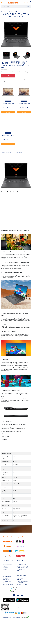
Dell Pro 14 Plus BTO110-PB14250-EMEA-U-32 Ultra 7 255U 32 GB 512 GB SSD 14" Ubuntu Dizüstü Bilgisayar (24, 104)
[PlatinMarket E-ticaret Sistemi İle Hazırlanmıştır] (9, 612)
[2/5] (2, 69)
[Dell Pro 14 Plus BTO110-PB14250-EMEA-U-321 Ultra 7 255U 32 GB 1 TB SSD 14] (8, 92)
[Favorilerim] (27, 3)
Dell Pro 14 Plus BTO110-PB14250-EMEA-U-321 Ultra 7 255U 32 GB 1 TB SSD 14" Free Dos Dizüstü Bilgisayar (8, 104)
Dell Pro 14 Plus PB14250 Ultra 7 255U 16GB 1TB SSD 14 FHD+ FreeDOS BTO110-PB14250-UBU (8, 136)
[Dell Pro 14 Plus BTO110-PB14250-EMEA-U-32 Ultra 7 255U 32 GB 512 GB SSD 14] (24, 92)
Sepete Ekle (8, 112)
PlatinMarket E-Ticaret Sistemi (11, 617)
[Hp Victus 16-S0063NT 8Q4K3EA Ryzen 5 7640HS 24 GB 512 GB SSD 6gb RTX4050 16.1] (16, 34)
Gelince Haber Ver (8, 76)
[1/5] (1, 69)
